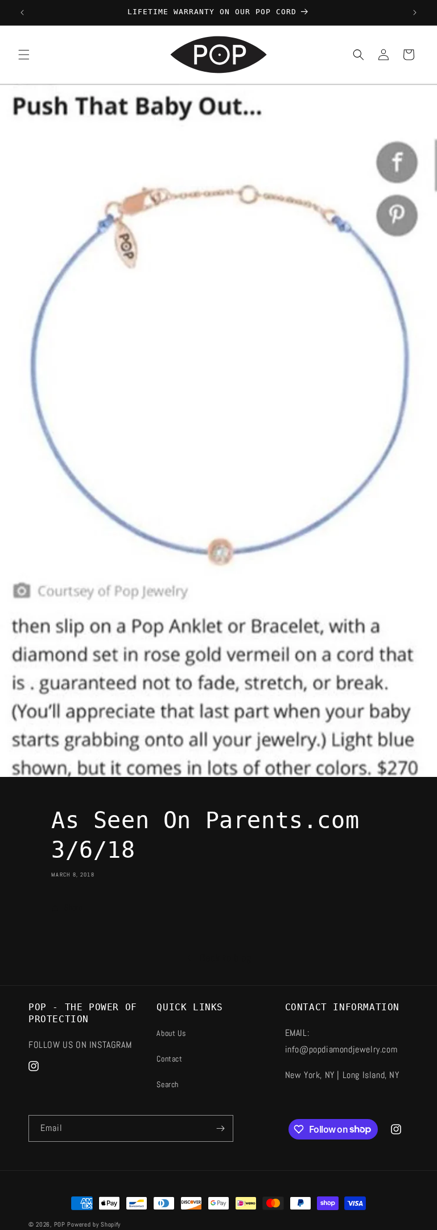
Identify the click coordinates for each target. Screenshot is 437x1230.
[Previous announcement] (22, 12)
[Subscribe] (220, 1128)
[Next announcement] (414, 12)
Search (167, 1084)
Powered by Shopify (94, 1224)
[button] (23, 54)
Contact (169, 1059)
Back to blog (225, 957)
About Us (170, 1033)
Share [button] (73, 907)
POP (59, 1224)
